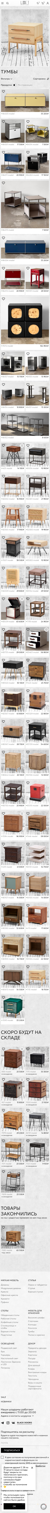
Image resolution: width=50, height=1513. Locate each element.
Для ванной (34, 1365)
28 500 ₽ (44, 291)
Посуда (31, 1358)
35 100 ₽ (20, 683)
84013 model (8, 230)
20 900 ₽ (20, 175)
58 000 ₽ (44, 836)
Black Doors (24, 1422)
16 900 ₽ (20, 499)
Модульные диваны (11, 1288)
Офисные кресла (9, 1295)
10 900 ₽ (44, 468)
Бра (3, 1351)
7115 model (32, 989)
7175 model (31, 1072)
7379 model (7, 1134)
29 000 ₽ (20, 652)
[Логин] (47, 3)
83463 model (33, 652)
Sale (3, 1397)
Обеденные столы (10, 1315)
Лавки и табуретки (37, 1285)
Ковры (31, 1369)
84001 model (8, 144)
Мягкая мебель (10, 1280)
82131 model (31, 1134)
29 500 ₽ (44, 591)
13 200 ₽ (44, 407)
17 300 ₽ (20, 144)
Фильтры (5, 78)
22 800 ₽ (44, 714)
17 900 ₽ (20, 530)
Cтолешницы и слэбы (8, 1326)
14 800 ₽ (44, 1133)
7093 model (7, 1020)
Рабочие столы (8, 1318)
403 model (7, 468)
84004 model (8, 260)
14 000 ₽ (20, 898)
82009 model (8, 591)
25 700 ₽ (44, 683)
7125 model (31, 1164)
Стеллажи (33, 1321)
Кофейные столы (9, 1322)
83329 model (33, 713)
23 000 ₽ (20, 1164)
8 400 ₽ (45, 437)
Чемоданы (33, 1379)
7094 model (7, 836)
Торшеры (5, 1355)
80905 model (8, 959)
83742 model (32, 591)
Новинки (6, 1401)
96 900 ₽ (20, 836)
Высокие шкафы (36, 1317)
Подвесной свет (9, 1348)
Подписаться (12, 1450)
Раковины (33, 1362)
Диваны (5, 1285)
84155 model (32, 376)
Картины (32, 1355)
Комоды (32, 1324)
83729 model (32, 744)
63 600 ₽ (20, 621)
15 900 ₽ (44, 377)
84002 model (33, 175)
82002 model (8, 499)
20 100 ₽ (20, 775)
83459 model (8, 621)
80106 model (33, 775)
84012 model (8, 291)
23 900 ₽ (20, 805)
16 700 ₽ (20, 959)
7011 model (7, 1164)
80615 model (8, 989)
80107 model (8, 897)
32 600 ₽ (20, 928)
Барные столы (8, 1331)
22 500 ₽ (44, 805)
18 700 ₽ (44, 989)
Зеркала (32, 1351)
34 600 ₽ (44, 744)
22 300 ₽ (44, 959)
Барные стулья (35, 1291)
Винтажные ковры (37, 1372)
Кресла (4, 1291)
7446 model (32, 836)
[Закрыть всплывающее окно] (32, 1467)
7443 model (32, 683)
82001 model (32, 499)
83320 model (8, 683)
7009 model (7, 1195)
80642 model (8, 775)
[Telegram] (2, 1423)
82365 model (8, 529)
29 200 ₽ (20, 1133)
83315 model (32, 805)
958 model (7, 1072)
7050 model (31, 1103)
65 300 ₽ (20, 1250)
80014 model (32, 468)
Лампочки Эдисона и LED (11, 1363)
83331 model (32, 291)
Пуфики (5, 1302)
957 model (7, 1103)
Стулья (32, 1280)
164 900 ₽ (44, 346)
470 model (31, 928)
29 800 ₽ (20, 591)
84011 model (7, 175)
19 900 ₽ (44, 530)
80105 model (32, 897)
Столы (4, 1310)
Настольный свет (9, 1358)
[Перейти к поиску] (8, 3)
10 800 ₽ (20, 407)
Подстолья (6, 1335)
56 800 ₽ (44, 652)
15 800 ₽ (20, 1102)
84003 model (8, 113)
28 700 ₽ (20, 744)
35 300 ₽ (44, 1072)
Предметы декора (37, 1348)
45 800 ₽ (20, 714)
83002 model (33, 560)
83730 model (8, 805)
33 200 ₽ (44, 114)
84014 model (32, 144)
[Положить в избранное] (3, 91)
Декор (31, 1343)
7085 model (7, 1251)
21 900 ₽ (44, 499)
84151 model (32, 407)
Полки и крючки (36, 1335)
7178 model (32, 621)
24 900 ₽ (44, 621)
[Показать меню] (3, 3)
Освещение (7, 1343)
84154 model (8, 407)
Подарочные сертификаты (35, 1387)
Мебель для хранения (35, 1311)
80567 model (8, 744)
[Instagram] (8, 1423)
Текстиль (32, 1376)
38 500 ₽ (20, 560)
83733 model (8, 652)
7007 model (7, 560)
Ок (14, 1506)
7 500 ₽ (45, 144)
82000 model (33, 529)
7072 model (7, 346)
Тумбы (31, 1331)
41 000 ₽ (20, 867)
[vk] (13, 1423)
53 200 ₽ (20, 1020)
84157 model (7, 376)
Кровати (5, 1299)
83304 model (33, 959)
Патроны (5, 1368)
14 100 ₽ (20, 468)
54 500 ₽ (20, 989)
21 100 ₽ (45, 1102)
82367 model (8, 713)
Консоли (32, 1328)
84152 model (8, 437)
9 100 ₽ (45, 1164)
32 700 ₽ (44, 867)
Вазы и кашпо (35, 1383)
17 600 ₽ (44, 928)
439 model (7, 867)
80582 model (8, 928)
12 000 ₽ (44, 775)
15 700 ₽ (20, 377)
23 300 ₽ (20, 1072)
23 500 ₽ (20, 1194)
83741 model (32, 867)
